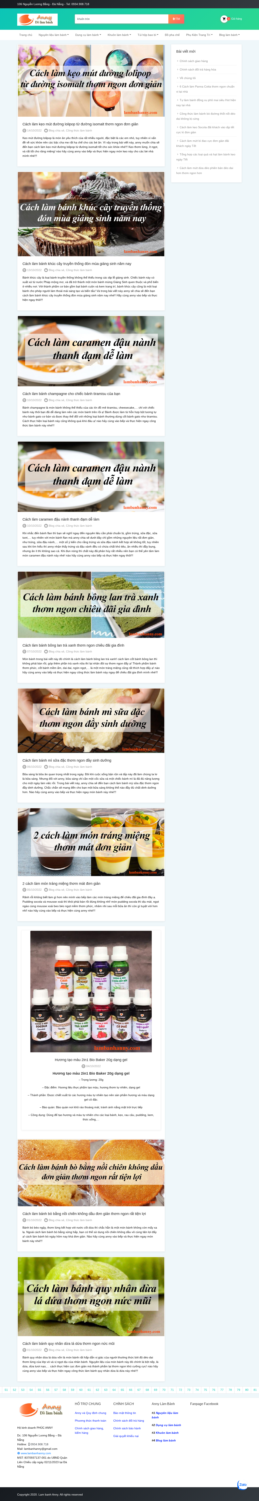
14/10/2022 (34, 130)
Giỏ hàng (235, 18)
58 (64, 1389)
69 (155, 1389)
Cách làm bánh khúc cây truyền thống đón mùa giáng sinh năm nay (76, 264)
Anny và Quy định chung (90, 1413)
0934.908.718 (39, 1444)
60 (81, 1389)
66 (130, 1389)
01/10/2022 (34, 1220)
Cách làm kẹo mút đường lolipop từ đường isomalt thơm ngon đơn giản (80, 124)
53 (22, 1389)
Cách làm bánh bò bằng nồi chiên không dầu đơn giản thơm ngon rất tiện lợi (84, 1214)
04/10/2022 (93, 1066)
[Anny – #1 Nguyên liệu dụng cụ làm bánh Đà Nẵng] (37, 19)
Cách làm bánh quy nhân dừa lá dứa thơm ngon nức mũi (68, 1344)
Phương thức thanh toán (90, 1420)
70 (164, 1389)
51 (6, 1389)
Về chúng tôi (188, 78)
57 (56, 1389)
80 (246, 1389)
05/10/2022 (34, 889)
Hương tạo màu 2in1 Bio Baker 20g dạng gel (91, 1060)
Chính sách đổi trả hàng (128, 1420)
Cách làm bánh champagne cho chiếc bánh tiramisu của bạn (71, 394)
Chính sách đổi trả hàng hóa (198, 69)
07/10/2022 (34, 651)
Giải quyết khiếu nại (126, 1436)
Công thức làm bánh (79, 130)
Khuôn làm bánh (118, 34)
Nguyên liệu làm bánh (53, 34)
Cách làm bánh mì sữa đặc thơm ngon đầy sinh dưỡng (66, 760)
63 (105, 1389)
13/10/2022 (34, 270)
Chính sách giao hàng (194, 61)
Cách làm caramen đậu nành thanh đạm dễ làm (60, 519)
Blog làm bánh (228, 34)
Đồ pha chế (172, 34)
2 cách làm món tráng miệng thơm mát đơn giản (61, 884)
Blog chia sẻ (56, 130)
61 (89, 1389)
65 (122, 1389)
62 (97, 1389)
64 (114, 1389)
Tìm (177, 18)
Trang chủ (25, 34)
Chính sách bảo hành (127, 1428)
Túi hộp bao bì (147, 34)
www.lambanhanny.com (35, 1453)
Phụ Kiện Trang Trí (198, 34)
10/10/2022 (34, 400)
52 (14, 1389)
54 (31, 1389)
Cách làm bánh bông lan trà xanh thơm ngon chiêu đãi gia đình (73, 645)
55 (39, 1389)
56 (47, 1389)
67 (139, 1389)
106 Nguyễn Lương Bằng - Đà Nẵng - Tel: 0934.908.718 (53, 4)
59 (72, 1389)
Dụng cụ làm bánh (87, 34)
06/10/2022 (34, 766)
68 (147, 1389)
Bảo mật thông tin (124, 1413)
